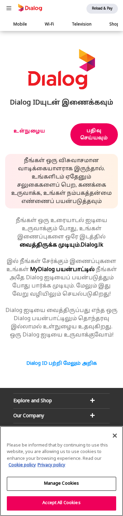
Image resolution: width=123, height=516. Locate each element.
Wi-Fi (49, 24)
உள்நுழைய (29, 131)
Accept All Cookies (61, 503)
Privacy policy (51, 465)
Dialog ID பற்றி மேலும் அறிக (61, 363)
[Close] (114, 435)
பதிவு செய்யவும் (94, 134)
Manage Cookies (61, 483)
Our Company (28, 416)
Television (82, 24)
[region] (61, 471)
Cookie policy (22, 465)
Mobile (20, 24)
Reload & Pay (102, 8)
